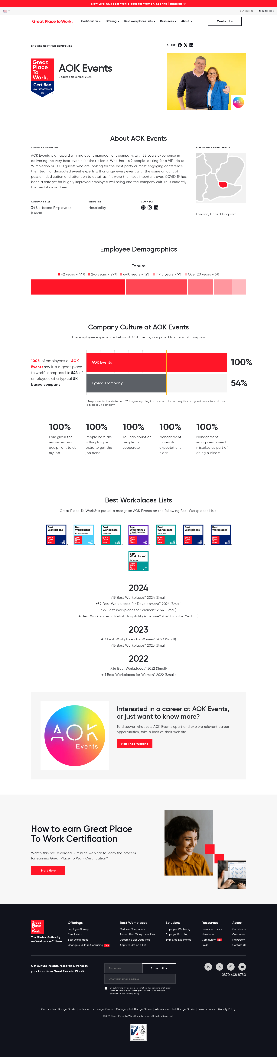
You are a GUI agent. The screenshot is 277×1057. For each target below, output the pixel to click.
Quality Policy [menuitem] (227, 1009)
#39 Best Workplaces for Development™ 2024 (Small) (139, 604)
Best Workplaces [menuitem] (78, 939)
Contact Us (225, 21)
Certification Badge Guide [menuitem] (58, 1009)
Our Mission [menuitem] (239, 929)
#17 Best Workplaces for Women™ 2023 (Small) (138, 639)
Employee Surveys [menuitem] (78, 929)
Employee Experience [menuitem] (178, 939)
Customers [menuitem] (238, 934)
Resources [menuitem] (210, 923)
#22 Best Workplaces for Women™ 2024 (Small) (138, 610)
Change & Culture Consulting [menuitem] (88, 945)
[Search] (252, 11)
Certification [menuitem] (75, 934)
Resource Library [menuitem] (212, 929)
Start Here (48, 870)
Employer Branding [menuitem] (177, 934)
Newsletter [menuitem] (208, 934)
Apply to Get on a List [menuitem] (133, 945)
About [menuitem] (237, 923)
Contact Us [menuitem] (239, 945)
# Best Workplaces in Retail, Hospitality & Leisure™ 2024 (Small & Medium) (139, 616)
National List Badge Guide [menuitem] (96, 1009)
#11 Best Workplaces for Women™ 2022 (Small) (138, 675)
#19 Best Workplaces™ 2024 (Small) (138, 597)
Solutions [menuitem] (173, 923)
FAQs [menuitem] (205, 945)
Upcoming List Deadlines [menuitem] (135, 939)
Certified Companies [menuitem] (132, 929)
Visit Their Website (134, 744)
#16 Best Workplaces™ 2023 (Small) (138, 645)
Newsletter (266, 11)
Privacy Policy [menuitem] (206, 1009)
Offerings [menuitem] (75, 923)
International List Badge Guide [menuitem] (175, 1009)
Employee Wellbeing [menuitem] (178, 929)
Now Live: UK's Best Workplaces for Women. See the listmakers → (138, 3)
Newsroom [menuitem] (238, 939)
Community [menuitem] (211, 939)
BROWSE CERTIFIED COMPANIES (51, 46)
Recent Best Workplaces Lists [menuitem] (137, 934)
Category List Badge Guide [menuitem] (134, 1009)
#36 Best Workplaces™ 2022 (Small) (138, 668)
